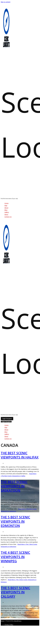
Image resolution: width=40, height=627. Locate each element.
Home (6, 203)
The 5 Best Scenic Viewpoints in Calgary (15, 592)
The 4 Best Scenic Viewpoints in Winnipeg (15, 556)
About (6, 208)
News (6, 214)
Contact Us (8, 217)
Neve (2, 621)
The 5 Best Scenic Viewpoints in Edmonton (15, 521)
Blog (5, 210)
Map (5, 205)
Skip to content (5, 2)
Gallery (6, 212)
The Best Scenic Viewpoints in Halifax (20, 455)
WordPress (17, 621)
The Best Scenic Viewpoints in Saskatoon (14, 486)
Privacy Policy (8, 624)
